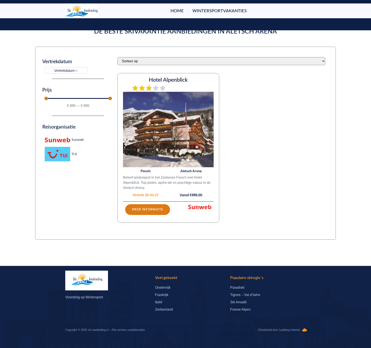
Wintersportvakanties (219, 11)
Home (177, 11)
